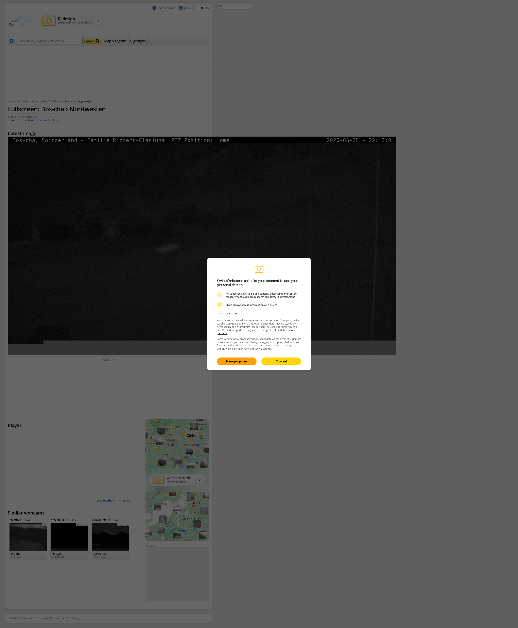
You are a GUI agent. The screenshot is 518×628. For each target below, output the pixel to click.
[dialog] (259, 314)
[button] (259, 313)
